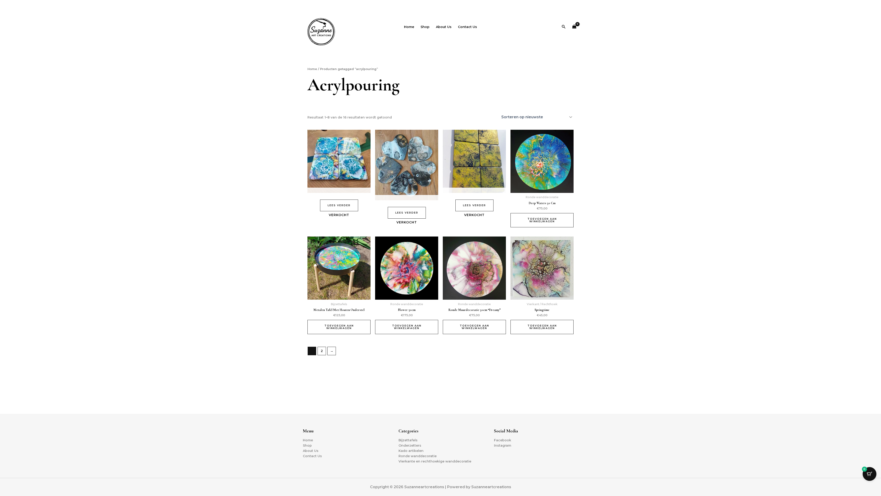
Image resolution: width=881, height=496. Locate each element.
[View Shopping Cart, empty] (574, 27)
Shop (425, 27)
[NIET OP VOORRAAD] (339, 161)
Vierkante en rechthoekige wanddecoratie (435, 461)
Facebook (502, 440)
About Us (444, 27)
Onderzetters (410, 445)
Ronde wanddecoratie (418, 456)
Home (409, 27)
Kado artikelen (411, 451)
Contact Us (467, 27)
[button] (564, 27)
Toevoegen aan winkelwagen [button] (542, 220)
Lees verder (339, 205)
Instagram (502, 445)
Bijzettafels (408, 440)
